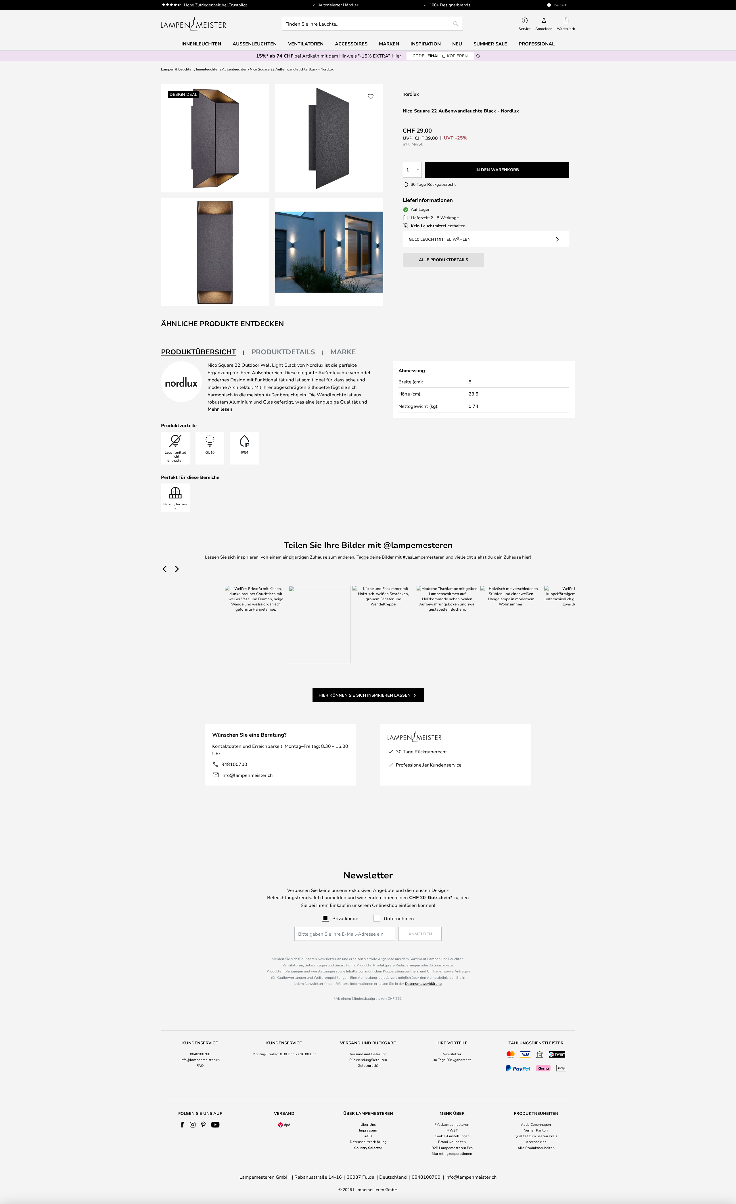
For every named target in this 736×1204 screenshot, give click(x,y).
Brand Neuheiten (452, 1141)
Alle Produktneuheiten (536, 1147)
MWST (452, 1130)
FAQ (200, 1065)
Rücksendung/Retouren (368, 1059)
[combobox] (372, 23)
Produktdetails (283, 352)
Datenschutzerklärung (423, 983)
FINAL (440, 55)
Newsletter (452, 1054)
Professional (537, 44)
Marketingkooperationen (452, 1153)
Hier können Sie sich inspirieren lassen (365, 695)
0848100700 (200, 1054)
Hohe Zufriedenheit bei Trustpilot (215, 4)
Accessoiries (536, 1141)
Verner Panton (536, 1130)
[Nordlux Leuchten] (439, 93)
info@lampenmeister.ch (247, 775)
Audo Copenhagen (536, 1124)
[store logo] (193, 23)
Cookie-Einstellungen (452, 1136)
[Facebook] (182, 1124)
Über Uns (368, 1124)
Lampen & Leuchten (177, 69)
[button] (215, 252)
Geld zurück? (368, 1065)
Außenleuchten (234, 69)
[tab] (202, 352)
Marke (343, 352)
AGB (368, 1136)
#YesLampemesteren (452, 1124)
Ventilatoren (305, 44)
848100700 (234, 764)
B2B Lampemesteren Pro (452, 1147)
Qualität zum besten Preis (536, 1136)
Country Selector (368, 1147)
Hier (396, 56)
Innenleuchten (207, 69)
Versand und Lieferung (368, 1054)
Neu (457, 44)
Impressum (368, 1130)
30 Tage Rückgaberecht (452, 1059)
